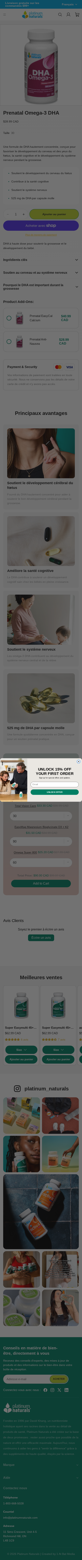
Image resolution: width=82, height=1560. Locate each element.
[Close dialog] (78, 761)
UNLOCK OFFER (54, 792)
